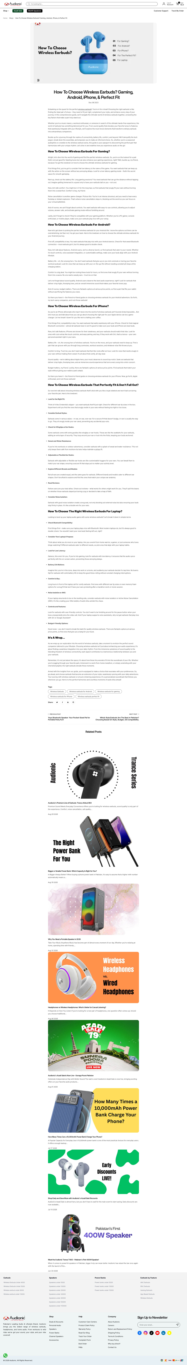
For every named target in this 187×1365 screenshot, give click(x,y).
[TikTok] (151, 1333)
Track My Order (178, 11)
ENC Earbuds (145, 1286)
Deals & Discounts (56, 1322)
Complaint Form (85, 1340)
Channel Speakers (56, 1336)
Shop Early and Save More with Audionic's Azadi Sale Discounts (73, 1198)
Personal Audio (55, 1325)
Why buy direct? (114, 1344)
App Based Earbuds (147, 1294)
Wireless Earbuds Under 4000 (14, 1282)
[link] (57, 702)
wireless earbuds (84, 109)
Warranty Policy (84, 1329)
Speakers (52, 1329)
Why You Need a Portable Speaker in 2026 (64, 939)
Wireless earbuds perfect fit (88, 697)
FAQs (80, 1347)
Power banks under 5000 (104, 1282)
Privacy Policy (113, 1340)
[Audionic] (13, 4)
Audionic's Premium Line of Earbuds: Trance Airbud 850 (70, 803)
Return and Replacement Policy (120, 1329)
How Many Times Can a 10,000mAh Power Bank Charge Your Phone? (75, 1137)
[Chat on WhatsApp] (5, 1358)
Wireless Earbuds (57, 691)
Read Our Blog (84, 1333)
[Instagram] (145, 1333)
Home (5, 18)
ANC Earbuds (145, 1282)
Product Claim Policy (86, 1325)
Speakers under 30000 (57, 1294)
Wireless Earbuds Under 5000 (14, 1286)
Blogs (11, 18)
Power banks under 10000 (104, 1286)
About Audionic (114, 1322)
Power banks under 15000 (104, 1290)
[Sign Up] (177, 1325)
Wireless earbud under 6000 (14, 1290)
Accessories (54, 1340)
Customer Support (161, 11)
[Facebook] (139, 1333)
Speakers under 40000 (57, 1298)
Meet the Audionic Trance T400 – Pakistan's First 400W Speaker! (73, 1260)
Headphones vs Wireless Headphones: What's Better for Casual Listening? (77, 1007)
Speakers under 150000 (57, 1306)
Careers (111, 1325)
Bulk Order (83, 1344)
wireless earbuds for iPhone (61, 697)
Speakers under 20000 (57, 1290)
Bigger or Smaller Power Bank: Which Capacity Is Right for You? (72, 871)
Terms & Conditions (115, 1336)
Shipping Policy (114, 1333)
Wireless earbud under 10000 (14, 1294)
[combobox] (92, 4)
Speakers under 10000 (57, 1286)
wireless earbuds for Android (80, 691)
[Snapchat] (169, 1333)
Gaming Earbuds (146, 1290)
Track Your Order (85, 1336)
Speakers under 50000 (57, 1302)
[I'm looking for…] (29, 4)
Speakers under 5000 (57, 1282)
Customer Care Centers (88, 1322)
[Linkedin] (163, 1333)
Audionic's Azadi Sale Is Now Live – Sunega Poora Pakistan (71, 1075)
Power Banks (54, 1333)
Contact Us (112, 1347)
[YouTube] (157, 1333)
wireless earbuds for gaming (109, 691)
